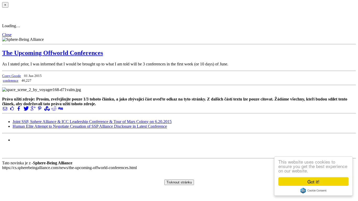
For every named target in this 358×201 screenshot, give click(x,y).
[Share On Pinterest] (39, 108)
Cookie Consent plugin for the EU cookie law (313, 190)
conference (10, 80)
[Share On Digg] (60, 108)
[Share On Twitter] (26, 108)
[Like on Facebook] (12, 108)
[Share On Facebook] (19, 108)
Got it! (313, 181)
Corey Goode (11, 76)
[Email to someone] (5, 108)
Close (7, 34)
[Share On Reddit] (53, 108)
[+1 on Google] (33, 108)
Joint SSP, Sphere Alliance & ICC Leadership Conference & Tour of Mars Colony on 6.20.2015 (92, 121)
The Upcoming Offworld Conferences (52, 52)
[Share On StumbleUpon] (46, 108)
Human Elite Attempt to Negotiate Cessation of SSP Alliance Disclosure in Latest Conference (90, 126)
